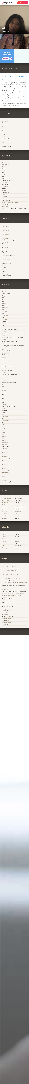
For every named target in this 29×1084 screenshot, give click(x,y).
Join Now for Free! (22, 2)
